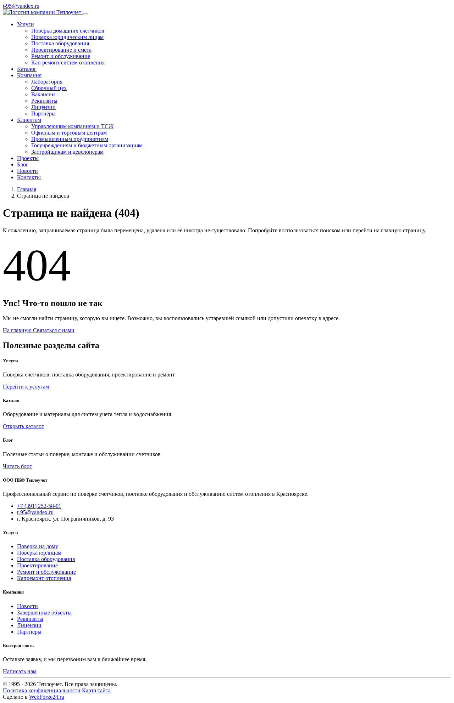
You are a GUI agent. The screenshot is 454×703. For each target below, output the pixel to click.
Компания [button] (29, 75)
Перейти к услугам (26, 387)
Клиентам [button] (29, 120)
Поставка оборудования (60, 43)
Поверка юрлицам (39, 553)
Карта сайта (96, 690)
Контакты (29, 177)
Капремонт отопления (44, 578)
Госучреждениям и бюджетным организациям (87, 145)
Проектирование (37, 565)
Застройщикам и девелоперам (67, 152)
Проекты (28, 158)
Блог (22, 164)
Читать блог (17, 466)
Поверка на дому (37, 546)
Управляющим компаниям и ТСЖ (72, 126)
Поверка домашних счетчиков (67, 31)
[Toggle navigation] (85, 14)
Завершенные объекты (44, 613)
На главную (18, 330)
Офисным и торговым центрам (69, 133)
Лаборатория (46, 82)
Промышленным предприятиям (69, 139)
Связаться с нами (53, 330)
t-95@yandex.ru (21, 6)
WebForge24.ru (46, 697)
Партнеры (29, 632)
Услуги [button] (25, 24)
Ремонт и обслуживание (60, 56)
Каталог (27, 69)
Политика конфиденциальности (42, 690)
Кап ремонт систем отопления (68, 62)
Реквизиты (44, 101)
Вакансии (43, 94)
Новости (27, 171)
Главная (26, 189)
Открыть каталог (23, 426)
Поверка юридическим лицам (67, 37)
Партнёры (43, 113)
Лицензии (43, 107)
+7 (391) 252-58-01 (39, 506)
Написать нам (20, 671)
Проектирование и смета (61, 50)
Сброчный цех (49, 88)
